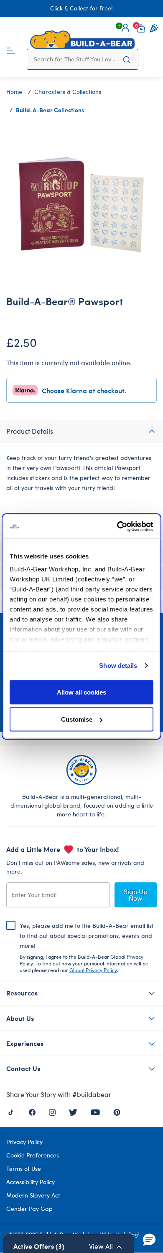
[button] (125, 28)
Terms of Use (23, 1168)
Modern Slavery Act (33, 1195)
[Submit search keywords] (126, 59)
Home (14, 92)
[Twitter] (73, 1111)
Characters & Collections (67, 92)
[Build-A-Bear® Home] (82, 39)
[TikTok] (10, 1111)
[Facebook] (32, 1111)
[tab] (81, 431)
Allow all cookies (81, 691)
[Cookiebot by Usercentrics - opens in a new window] (117, 526)
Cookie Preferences (32, 1155)
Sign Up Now (136, 894)
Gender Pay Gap (29, 1209)
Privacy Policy (24, 1142)
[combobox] (75, 59)
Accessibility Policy (30, 1182)
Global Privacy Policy (93, 970)
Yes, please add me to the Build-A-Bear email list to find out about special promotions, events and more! (87, 947)
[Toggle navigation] (10, 50)
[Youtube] (95, 1111)
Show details (118, 665)
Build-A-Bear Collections (50, 110)
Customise (76, 719)
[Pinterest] (116, 1111)
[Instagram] (52, 1111)
